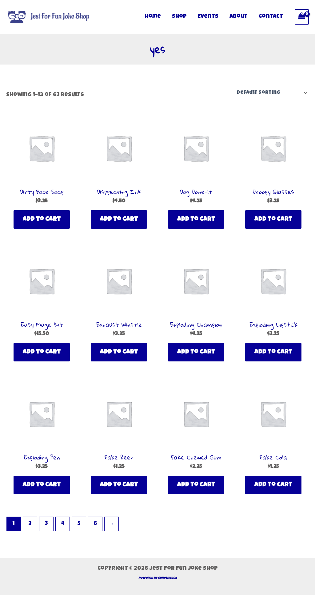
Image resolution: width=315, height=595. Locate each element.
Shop (179, 16)
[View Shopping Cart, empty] (302, 16)
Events (208, 16)
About (238, 16)
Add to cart (42, 219)
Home (153, 16)
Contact (271, 16)
